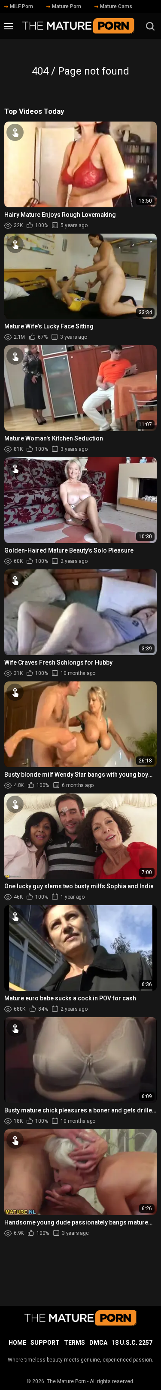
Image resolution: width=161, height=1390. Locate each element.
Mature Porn (66, 6)
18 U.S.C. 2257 (132, 1342)
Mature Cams (116, 6)
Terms (74, 1342)
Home (17, 1342)
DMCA (98, 1342)
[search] (150, 26)
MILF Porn (21, 6)
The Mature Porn (66, 1381)
